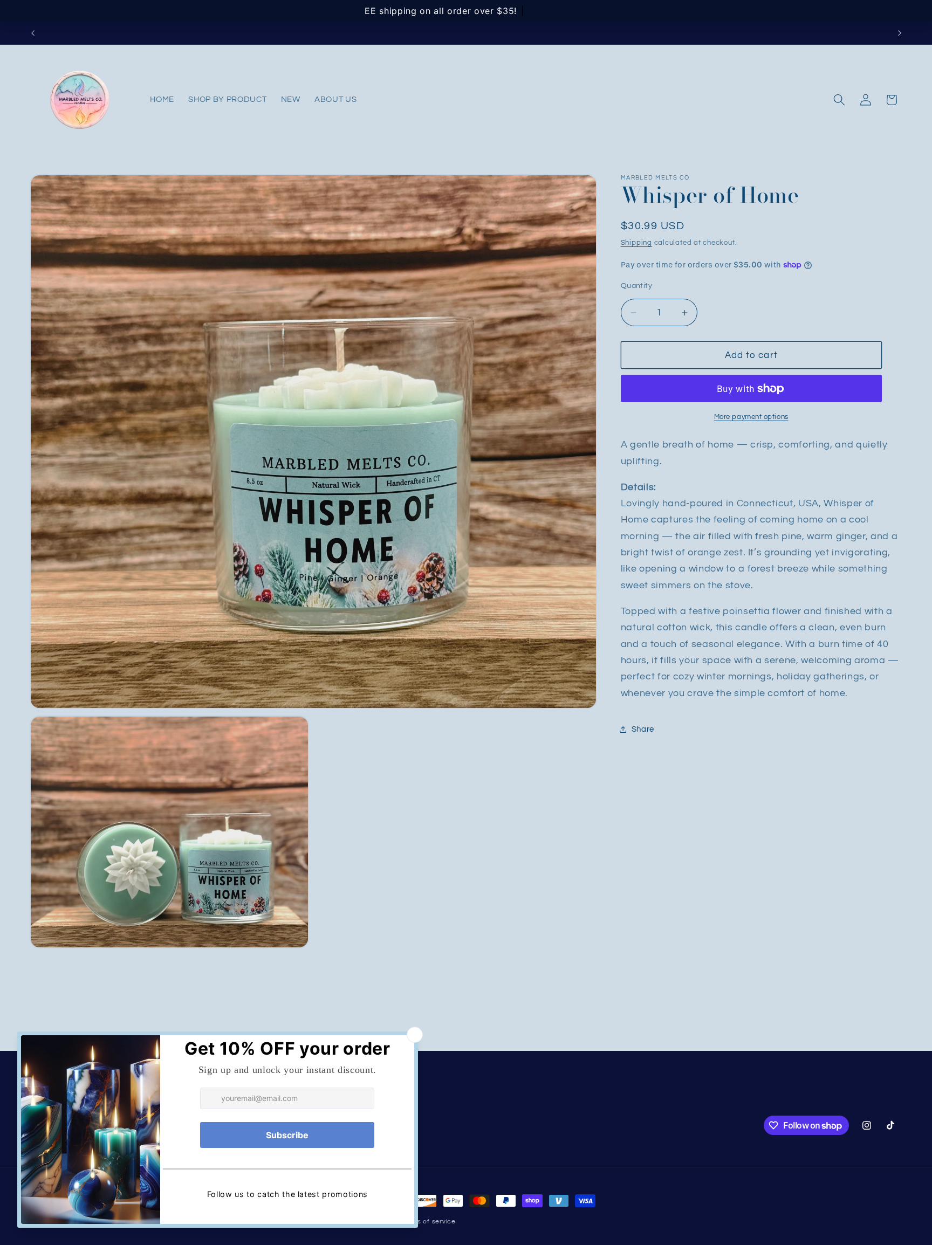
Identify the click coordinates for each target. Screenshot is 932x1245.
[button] (839, 100)
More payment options (751, 417)
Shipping (636, 242)
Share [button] (643, 729)
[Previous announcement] (33, 33)
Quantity (637, 285)
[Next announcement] (900, 33)
